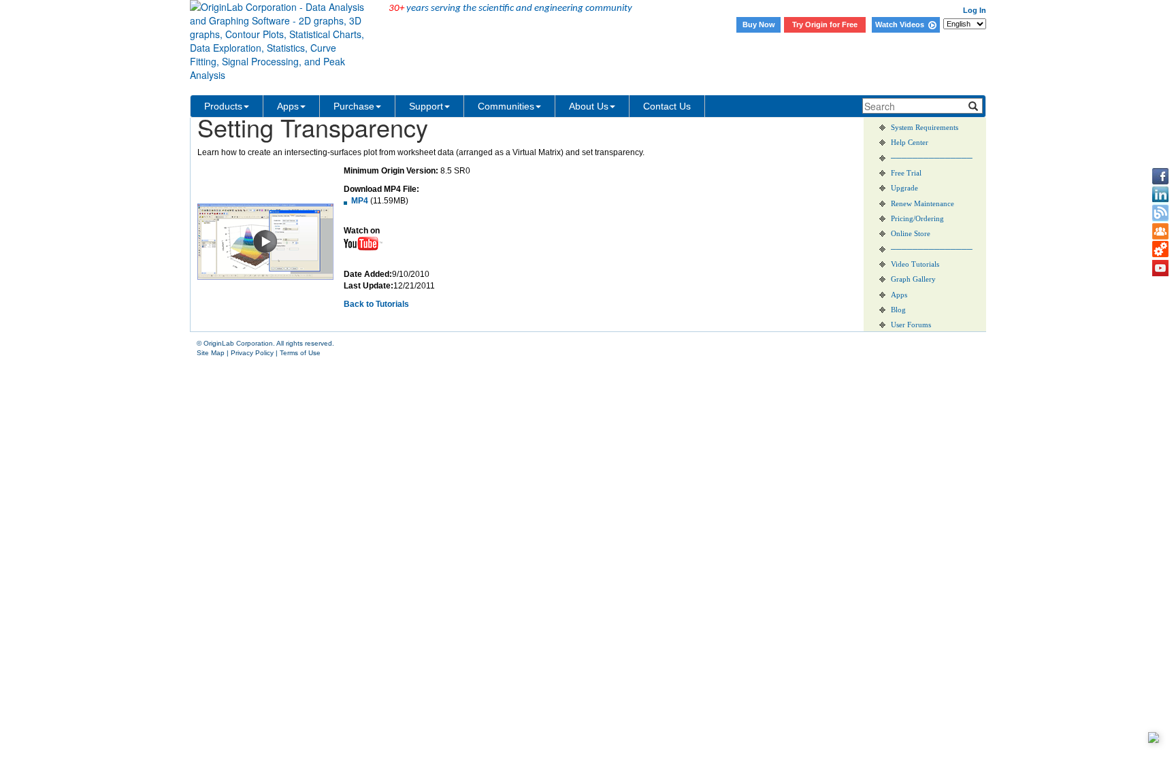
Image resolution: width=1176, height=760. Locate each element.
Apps (288, 106)
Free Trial (906, 173)
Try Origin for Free (825, 24)
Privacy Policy (252, 353)
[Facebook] (1160, 176)
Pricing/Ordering (917, 218)
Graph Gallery (913, 279)
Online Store (910, 233)
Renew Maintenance (922, 204)
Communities (506, 106)
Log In (974, 10)
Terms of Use (300, 353)
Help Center (909, 142)
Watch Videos (901, 24)
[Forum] (1160, 231)
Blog (898, 310)
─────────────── (932, 158)
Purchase (353, 106)
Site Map (211, 353)
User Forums (911, 325)
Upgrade (904, 188)
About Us (588, 106)
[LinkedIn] (1160, 194)
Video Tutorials (915, 264)
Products (223, 106)
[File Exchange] (1160, 250)
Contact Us (667, 106)
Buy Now (758, 24)
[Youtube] (1160, 268)
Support (426, 106)
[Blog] (1160, 213)
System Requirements (924, 127)
